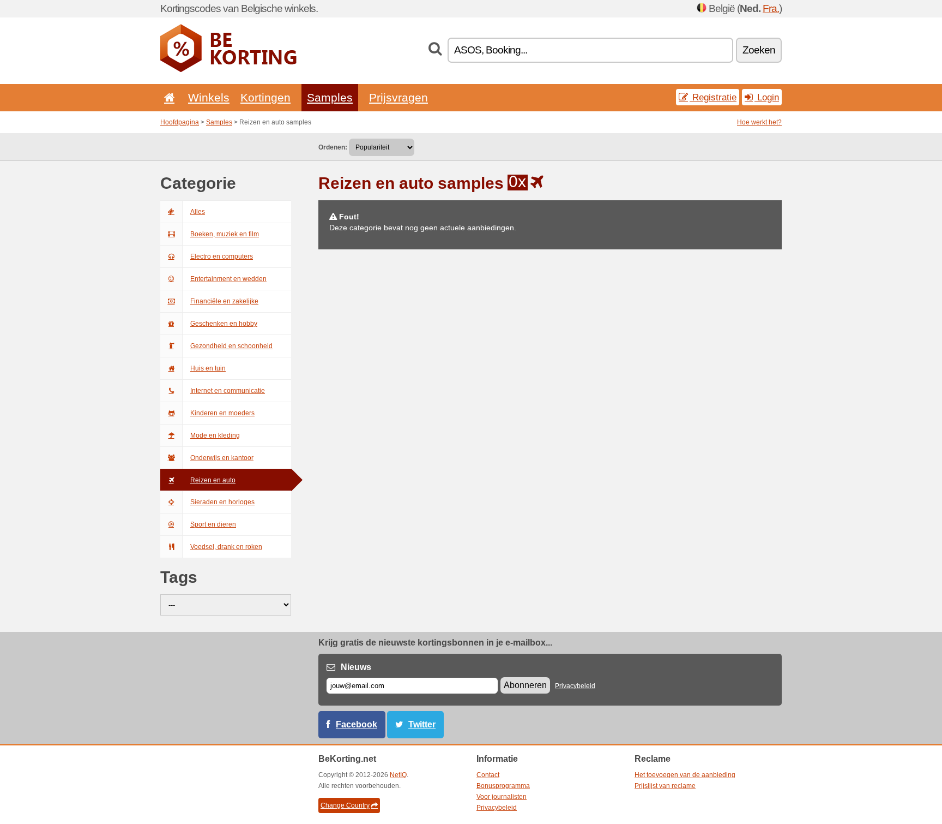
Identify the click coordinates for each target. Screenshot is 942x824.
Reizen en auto (212, 480)
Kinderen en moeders (222, 413)
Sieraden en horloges (222, 502)
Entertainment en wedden (228, 279)
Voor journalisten (501, 797)
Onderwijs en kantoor (221, 458)
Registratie (713, 97)
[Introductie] (167, 97)
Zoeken (758, 50)
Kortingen (265, 97)
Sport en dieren (213, 524)
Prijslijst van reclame (665, 786)
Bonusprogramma (503, 786)
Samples (330, 97)
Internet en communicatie (227, 391)
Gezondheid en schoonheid (231, 346)
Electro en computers (221, 256)
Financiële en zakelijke (224, 301)
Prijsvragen (398, 97)
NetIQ (398, 775)
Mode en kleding (215, 435)
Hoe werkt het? (759, 122)
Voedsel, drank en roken (226, 547)
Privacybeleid (575, 686)
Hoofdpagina (179, 122)
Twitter (422, 724)
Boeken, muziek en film (224, 234)
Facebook (356, 724)
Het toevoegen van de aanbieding (685, 775)
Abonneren (525, 685)
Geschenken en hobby (223, 323)
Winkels (209, 97)
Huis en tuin (208, 368)
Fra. (771, 8)
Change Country (345, 805)
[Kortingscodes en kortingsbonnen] (228, 70)
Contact (487, 775)
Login (766, 97)
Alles (197, 212)
